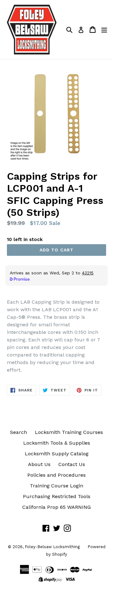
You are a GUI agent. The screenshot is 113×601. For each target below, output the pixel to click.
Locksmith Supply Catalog (57, 454)
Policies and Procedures (56, 475)
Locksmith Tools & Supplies (56, 443)
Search (18, 432)
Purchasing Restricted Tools (56, 496)
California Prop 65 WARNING (56, 507)
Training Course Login (56, 486)
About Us (39, 464)
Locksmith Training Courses (69, 432)
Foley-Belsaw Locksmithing (52, 546)
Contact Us (71, 464)
